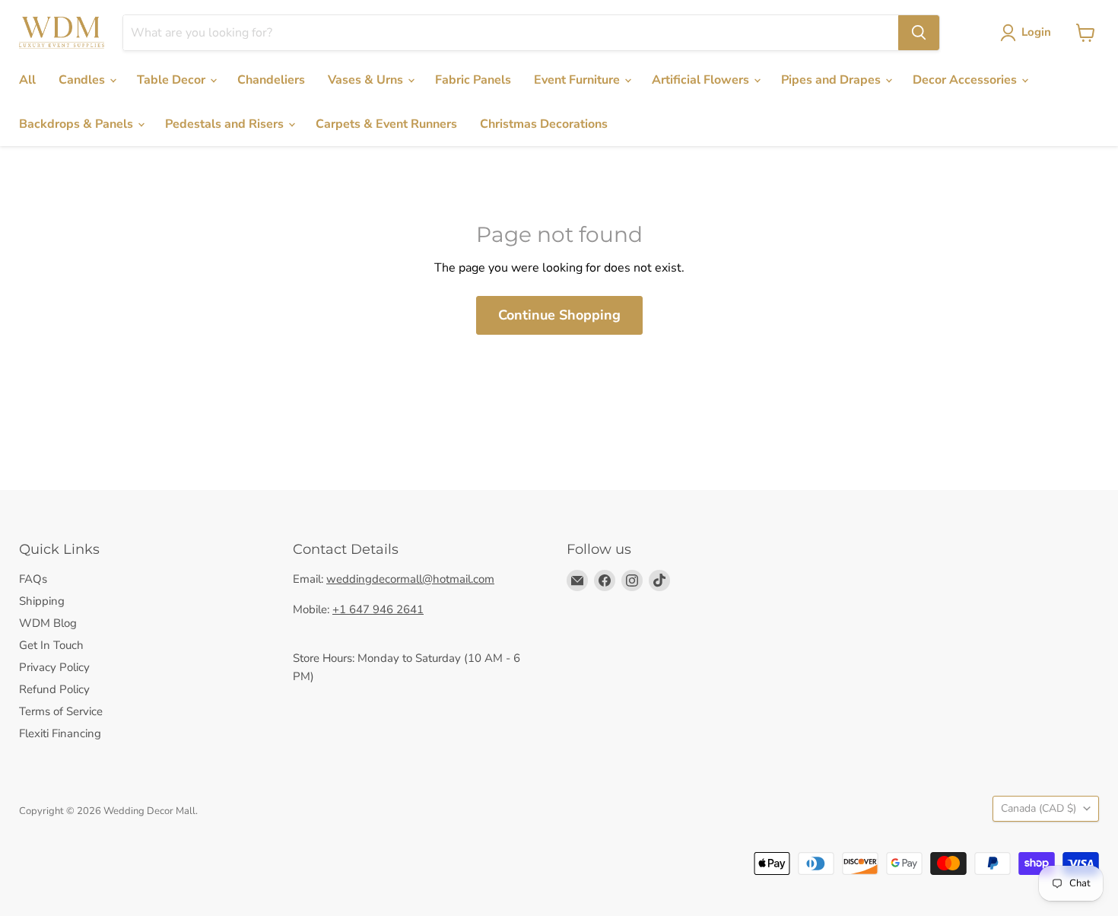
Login (1036, 32)
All (27, 80)
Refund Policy (54, 689)
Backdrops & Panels (77, 124)
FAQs (33, 579)
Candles (83, 80)
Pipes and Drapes (832, 80)
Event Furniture (578, 80)
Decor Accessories (966, 80)
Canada (1038, 808)
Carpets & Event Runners (386, 124)
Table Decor (172, 80)
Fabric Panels (473, 80)
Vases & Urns (367, 80)
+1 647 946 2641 (378, 609)
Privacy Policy (54, 667)
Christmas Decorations (544, 124)
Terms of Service (61, 711)
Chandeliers (271, 80)
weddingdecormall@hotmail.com (410, 579)
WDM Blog (48, 623)
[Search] (918, 32)
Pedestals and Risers (226, 124)
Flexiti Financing (60, 733)
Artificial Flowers (702, 80)
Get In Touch (51, 645)
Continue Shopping (559, 315)
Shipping (42, 601)
